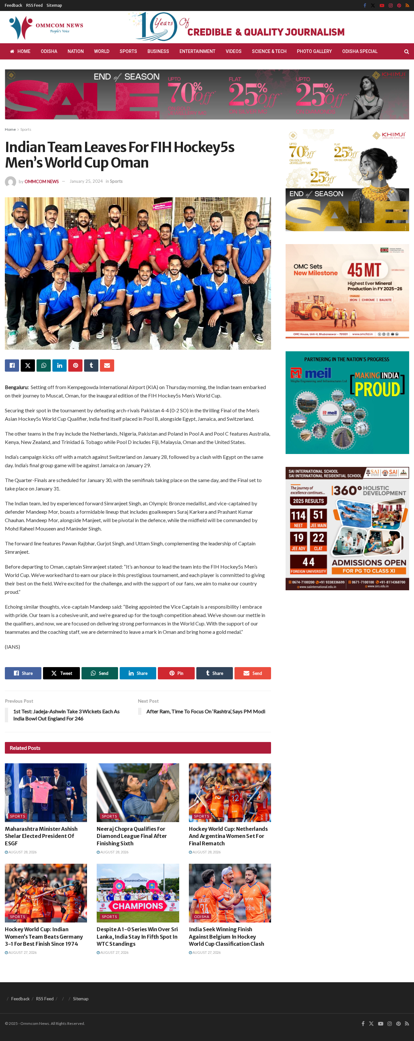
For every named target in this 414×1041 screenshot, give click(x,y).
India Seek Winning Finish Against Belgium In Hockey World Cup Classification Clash (226, 936)
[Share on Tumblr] (91, 365)
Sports (128, 51)
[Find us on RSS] (407, 5)
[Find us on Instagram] (391, 5)
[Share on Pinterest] (75, 365)
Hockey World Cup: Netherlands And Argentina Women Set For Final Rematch (228, 836)
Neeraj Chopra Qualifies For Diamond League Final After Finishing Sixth (132, 836)
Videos (234, 51)
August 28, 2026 (22, 852)
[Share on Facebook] (12, 365)
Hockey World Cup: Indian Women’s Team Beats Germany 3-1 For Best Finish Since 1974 (44, 936)
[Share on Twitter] (28, 365)
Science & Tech (269, 51)
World (101, 51)
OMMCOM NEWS (42, 181)
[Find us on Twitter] (373, 5)
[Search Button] (406, 51)
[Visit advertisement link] (251, 27)
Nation (76, 51)
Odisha (49, 51)
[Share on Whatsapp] (44, 365)
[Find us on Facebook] (365, 5)
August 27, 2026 (22, 952)
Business (158, 51)
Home (23, 51)
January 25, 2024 (86, 181)
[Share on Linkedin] (59, 365)
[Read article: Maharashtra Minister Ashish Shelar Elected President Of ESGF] (46, 792)
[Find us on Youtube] (382, 5)
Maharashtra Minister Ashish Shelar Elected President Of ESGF (41, 836)
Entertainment (197, 51)
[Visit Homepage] (45, 27)
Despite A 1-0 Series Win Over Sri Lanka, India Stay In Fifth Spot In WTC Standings (137, 936)
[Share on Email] (107, 365)
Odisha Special (359, 51)
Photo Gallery (314, 51)
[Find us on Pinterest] (399, 5)
